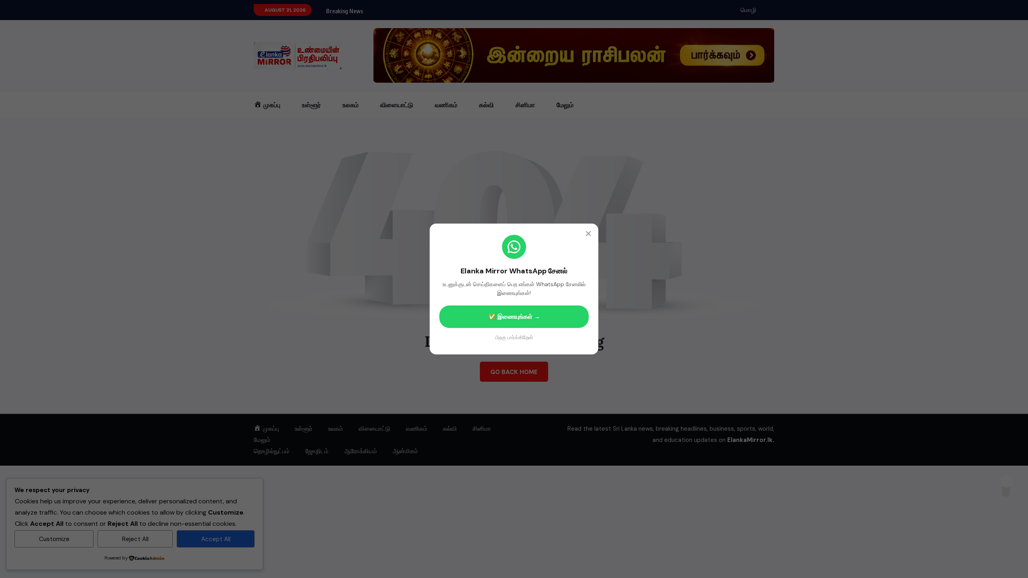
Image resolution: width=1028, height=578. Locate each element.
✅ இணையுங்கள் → (514, 317)
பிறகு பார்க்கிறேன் (514, 337)
